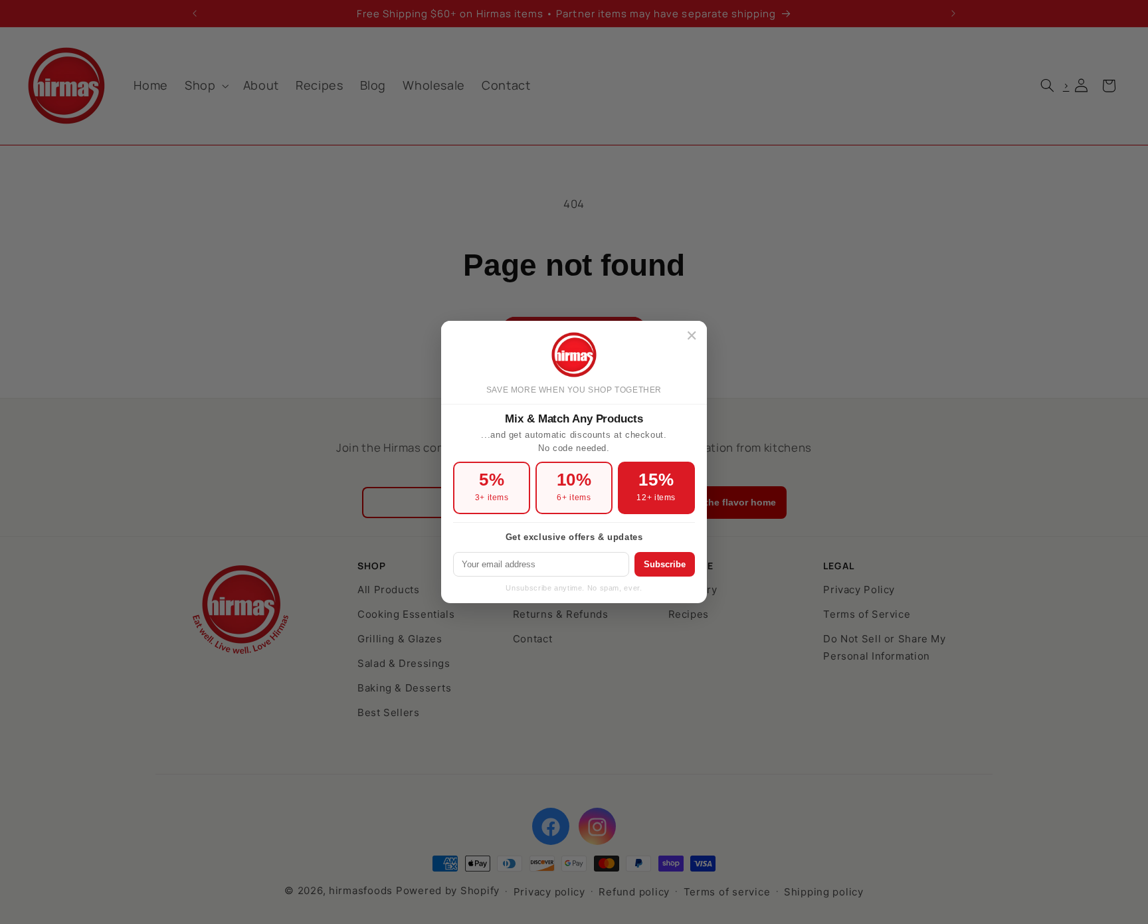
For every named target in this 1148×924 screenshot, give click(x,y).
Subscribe (665, 564)
